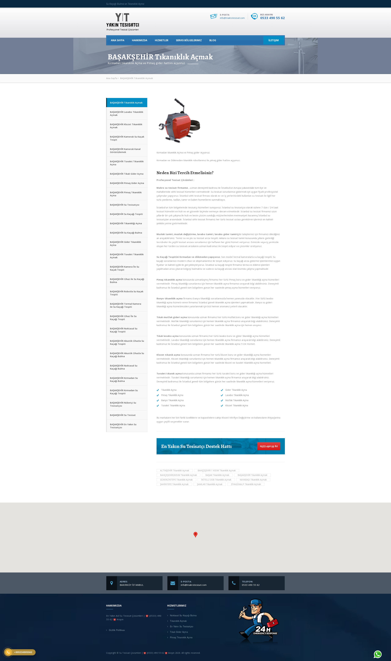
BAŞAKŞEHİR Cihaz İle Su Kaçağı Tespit (123, 318)
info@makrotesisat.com (232, 17)
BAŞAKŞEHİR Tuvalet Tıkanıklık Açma (127, 163)
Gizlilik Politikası (117, 630)
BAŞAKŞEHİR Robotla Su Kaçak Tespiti (126, 293)
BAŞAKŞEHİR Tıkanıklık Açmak (126, 102)
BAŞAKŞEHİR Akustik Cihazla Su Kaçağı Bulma (127, 355)
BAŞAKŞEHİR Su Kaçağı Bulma (126, 232)
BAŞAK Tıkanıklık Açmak (217, 475)
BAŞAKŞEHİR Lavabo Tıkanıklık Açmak (126, 113)
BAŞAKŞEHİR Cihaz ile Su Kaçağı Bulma (127, 280)
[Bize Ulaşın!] (377, 655)
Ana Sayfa (117, 40)
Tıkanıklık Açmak (178, 620)
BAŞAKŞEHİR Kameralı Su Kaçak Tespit (127, 138)
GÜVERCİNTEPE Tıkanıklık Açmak (176, 479)
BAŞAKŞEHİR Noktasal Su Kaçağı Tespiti (123, 330)
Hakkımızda (139, 40)
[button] (195, 535)
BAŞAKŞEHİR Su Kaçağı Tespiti (126, 214)
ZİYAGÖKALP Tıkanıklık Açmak (246, 484)
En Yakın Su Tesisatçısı (181, 626)
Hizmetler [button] (161, 40)
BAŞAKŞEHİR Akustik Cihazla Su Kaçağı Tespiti (127, 342)
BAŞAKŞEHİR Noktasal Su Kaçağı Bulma (123, 367)
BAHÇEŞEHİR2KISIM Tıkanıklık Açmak (178, 475)
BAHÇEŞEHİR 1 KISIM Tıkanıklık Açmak (217, 470)
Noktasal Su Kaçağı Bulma (183, 615)
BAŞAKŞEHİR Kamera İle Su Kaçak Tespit (124, 268)
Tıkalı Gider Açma (179, 631)
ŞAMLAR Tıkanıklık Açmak (209, 484)
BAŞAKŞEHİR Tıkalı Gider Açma (126, 173)
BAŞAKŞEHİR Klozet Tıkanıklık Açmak (126, 126)
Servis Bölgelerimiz (189, 40)
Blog (212, 40)
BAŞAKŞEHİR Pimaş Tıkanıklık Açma (126, 194)
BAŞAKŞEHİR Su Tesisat (123, 415)
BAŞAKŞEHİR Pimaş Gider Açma (127, 183)
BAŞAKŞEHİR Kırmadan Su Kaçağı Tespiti (124, 392)
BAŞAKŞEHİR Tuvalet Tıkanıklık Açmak (127, 256)
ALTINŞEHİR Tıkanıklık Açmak (174, 470)
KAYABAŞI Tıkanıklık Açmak (253, 479)
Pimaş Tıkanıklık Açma (181, 637)
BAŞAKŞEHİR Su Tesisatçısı (124, 204)
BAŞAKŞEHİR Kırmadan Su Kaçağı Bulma (124, 379)
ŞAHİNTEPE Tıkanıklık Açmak (174, 484)
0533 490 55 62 (272, 17)
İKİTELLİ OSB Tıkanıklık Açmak (216, 479)
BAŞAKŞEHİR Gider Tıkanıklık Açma (125, 243)
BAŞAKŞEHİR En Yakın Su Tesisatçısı (123, 426)
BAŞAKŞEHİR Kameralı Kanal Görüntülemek (125, 150)
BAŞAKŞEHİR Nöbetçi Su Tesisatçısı (123, 404)
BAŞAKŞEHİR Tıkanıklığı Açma (126, 223)
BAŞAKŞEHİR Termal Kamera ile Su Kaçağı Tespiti (125, 305)
